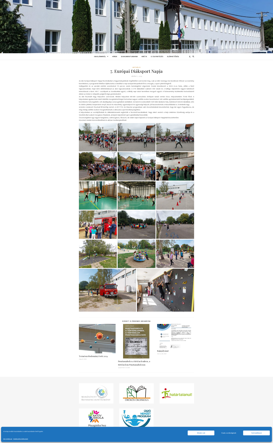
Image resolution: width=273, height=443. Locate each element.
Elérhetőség (173, 56)
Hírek (114, 56)
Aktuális (137, 67)
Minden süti (201, 433)
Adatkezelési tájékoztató (20, 439)
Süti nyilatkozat (7, 439)
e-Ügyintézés (157, 56)
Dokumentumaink (129, 56)
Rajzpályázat (163, 351)
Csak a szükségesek (228, 433)
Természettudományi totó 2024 (93, 356)
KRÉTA (144, 56)
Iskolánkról (100, 56)
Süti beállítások (256, 433)
